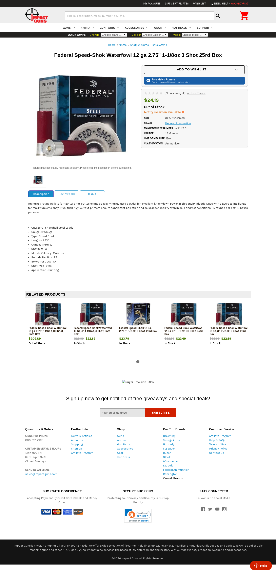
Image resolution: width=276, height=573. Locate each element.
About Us (77, 440)
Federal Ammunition (176, 470)
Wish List (199, 3)
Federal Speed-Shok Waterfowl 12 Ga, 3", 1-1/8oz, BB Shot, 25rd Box (183, 331)
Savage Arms (171, 440)
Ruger (167, 453)
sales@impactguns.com (41, 474)
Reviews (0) (67, 194)
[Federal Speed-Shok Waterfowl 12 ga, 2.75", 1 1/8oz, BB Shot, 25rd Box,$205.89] (48, 314)
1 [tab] (137, 361)
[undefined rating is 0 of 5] (153, 93)
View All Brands (173, 478)
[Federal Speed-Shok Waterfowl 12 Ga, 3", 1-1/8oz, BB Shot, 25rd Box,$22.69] (183, 314)
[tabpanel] (48, 330)
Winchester (170, 461)
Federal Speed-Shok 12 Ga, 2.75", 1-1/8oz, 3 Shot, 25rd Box (138, 329)
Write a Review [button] (196, 93)
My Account (151, 3)
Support (203, 27)
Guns (67, 27)
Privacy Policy (218, 448)
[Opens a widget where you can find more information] (261, 566)
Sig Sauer (169, 448)
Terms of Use (217, 444)
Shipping (77, 444)
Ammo (85, 27)
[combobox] (139, 15)
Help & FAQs (217, 440)
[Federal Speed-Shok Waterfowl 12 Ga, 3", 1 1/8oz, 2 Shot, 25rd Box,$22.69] (229, 314)
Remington (170, 474)
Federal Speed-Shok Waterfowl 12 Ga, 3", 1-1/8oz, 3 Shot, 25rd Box (93, 331)
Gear (158, 27)
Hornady (168, 444)
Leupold (168, 465)
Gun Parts (107, 27)
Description (41, 194)
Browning (169, 436)
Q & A (92, 194)
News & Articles (81, 436)
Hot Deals (179, 27)
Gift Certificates (177, 3)
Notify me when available (163, 112)
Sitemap (76, 448)
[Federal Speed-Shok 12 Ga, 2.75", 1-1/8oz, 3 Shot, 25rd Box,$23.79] (138, 314)
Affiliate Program (82, 453)
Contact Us (216, 453)
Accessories (134, 27)
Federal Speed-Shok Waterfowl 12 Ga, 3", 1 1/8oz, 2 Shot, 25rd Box (229, 331)
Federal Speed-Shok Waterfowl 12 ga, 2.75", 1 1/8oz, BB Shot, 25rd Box (48, 331)
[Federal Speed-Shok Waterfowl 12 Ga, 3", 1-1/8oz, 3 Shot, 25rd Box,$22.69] (93, 314)
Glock (167, 457)
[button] (137, 515)
